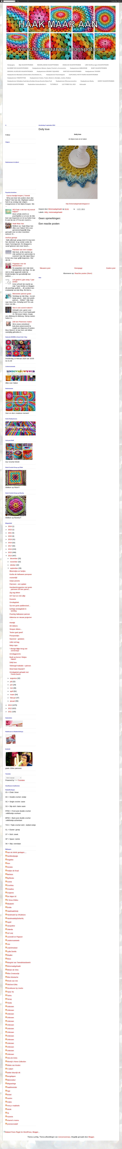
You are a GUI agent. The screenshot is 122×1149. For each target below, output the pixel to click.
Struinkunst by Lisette (15, 988)
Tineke (9, 1003)
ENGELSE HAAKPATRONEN (72, 65)
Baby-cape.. (14, 645)
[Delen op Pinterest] (84, 209)
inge (8, 1091)
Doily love (13, 662)
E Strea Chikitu (12, 900)
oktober (13, 565)
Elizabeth (10, 904)
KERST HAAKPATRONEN (106, 81)
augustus (13, 678)
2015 (10, 552)
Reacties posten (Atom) (83, 273)
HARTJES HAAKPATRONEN (72, 71)
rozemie (10, 1117)
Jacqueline (11, 926)
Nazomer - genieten (17, 639)
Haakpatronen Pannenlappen (55, 74)
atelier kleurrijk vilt (13, 1073)
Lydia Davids (11, 951)
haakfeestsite (12, 1087)
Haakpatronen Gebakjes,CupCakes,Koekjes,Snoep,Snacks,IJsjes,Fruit (29, 81)
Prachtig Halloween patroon (20, 614)
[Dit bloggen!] (79, 209)
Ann (8, 863)
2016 (10, 549)
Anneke (10, 867)
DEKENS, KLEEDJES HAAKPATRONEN (20, 71)
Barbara (10, 874)
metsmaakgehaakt (55, 212)
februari (13, 698)
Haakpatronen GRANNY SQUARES (48, 71)
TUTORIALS (54, 84)
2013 (10, 705)
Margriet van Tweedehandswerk (19, 962)
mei (11, 688)
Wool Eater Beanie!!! (17, 669)
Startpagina (11, 65)
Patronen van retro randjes (22, 250)
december (14, 558)
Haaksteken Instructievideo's (37, 84)
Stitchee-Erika (12, 984)
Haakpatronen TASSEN (92, 71)
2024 (10, 526)
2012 (10, 708)
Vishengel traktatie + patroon (20, 666)
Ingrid (9, 922)
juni (11, 685)
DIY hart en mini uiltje (17, 596)
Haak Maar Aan (18, 224)
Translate (21, 780)
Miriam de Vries (13, 970)
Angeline (10, 860)
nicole (9, 1109)
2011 (10, 712)
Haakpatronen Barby (87, 81)
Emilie (9, 907)
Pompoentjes (14, 636)
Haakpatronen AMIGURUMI (78, 68)
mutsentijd (13, 578)
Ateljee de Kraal (13, 871)
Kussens (13, 599)
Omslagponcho (15, 654)
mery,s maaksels (13, 1106)
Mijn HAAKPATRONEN (26, 65)
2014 (10, 556)
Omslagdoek (14, 602)
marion (9, 1098)
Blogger (91, 1137)
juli (11, 681)
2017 (10, 546)
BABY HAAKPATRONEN (99, 68)
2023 (10, 530)
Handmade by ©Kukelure (16, 915)
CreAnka (10, 885)
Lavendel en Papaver (15, 937)
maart (12, 694)
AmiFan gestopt (11, 238)
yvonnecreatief (12, 1124)
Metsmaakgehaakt (55, 209)
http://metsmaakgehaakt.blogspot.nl (77, 204)
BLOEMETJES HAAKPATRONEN (17, 68)
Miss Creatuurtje (13, 973)
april (12, 691)
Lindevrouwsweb (13, 940)
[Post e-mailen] (74, 209)
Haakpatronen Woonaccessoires (66, 81)
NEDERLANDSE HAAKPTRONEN (48, 65)
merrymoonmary (64, 1137)
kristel (9, 1095)
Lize (8, 944)
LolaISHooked (12, 948)
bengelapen (11, 1076)
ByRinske (10, 878)
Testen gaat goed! (16, 632)
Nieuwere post (45, 268)
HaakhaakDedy (12, 911)
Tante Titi (10, 992)
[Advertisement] (55, 100)
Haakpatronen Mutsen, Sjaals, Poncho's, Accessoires (49, 68)
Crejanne (10, 893)
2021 (10, 533)
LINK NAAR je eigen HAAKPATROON (97, 65)
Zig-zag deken (15, 593)
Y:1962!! (10, 1069)
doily (46, 212)
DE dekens (14, 626)
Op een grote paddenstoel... (20, 606)
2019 (10, 539)
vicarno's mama (13, 1120)
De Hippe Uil (11, 896)
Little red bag (14, 642)
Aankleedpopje (12, 856)
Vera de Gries (12, 1058)
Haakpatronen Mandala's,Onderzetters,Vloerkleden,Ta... (24, 74)
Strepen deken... (16, 629)
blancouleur (11, 1080)
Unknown (10, 1006)
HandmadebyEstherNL (15, 918)
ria (8, 1113)
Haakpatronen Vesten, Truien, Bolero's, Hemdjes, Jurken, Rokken (50, 78)
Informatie (83, 84)
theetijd (12, 623)
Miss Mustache (12, 977)
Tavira (9, 995)
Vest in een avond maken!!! (22, 308)
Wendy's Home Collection (16, 1061)
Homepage (78, 268)
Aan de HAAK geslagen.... (16, 852)
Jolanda (10, 929)
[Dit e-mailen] (78, 209)
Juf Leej (10, 933)
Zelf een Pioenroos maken (22, 322)
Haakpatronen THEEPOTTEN (16, 78)
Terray (9, 999)
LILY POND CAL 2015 (69, 84)
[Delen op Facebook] (82, 209)
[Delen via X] (81, 209)
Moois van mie (12, 981)
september (14, 568)
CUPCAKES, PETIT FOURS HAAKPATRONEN (83, 74)
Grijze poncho (15, 581)
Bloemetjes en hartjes (17, 571)
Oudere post (110, 268)
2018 (10, 543)
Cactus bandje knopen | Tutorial (18, 196)
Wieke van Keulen (13, 1065)
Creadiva (10, 889)
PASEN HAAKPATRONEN (15, 84)
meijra (9, 1102)
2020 (10, 536)
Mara (9, 959)
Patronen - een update (18, 584)
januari (12, 701)
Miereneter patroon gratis (21, 294)
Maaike (9, 955)
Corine (9, 882)
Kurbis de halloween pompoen (21, 574)
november (14, 562)
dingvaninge (11, 1084)
